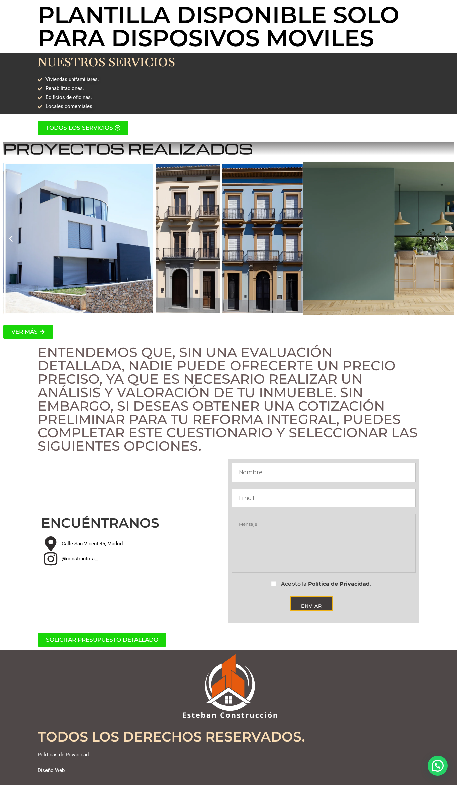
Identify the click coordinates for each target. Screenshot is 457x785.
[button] (11, 238)
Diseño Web (51, 770)
